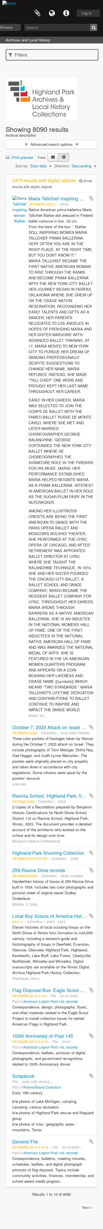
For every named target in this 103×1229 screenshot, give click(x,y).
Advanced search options (52, 144)
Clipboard (37, 13)
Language (52, 13)
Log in (87, 13)
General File (25, 1141)
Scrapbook (23, 1075)
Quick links (66, 13)
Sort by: (22, 166)
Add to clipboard (91, 198)
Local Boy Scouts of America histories (52, 915)
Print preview (22, 157)
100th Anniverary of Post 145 (42, 1035)
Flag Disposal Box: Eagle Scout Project (53, 990)
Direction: (62, 166)
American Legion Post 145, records (50, 1001)
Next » (87, 1207)
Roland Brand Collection (42, 1087)
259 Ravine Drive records (38, 870)
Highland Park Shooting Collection (48, 852)
